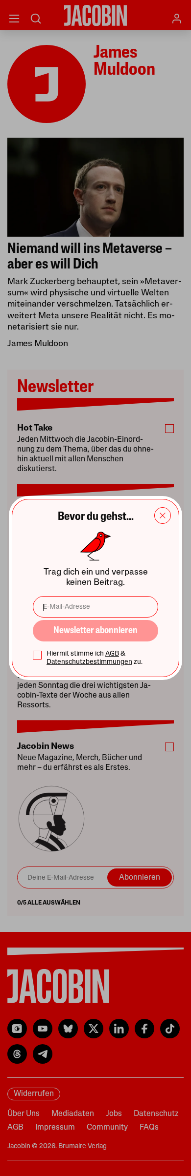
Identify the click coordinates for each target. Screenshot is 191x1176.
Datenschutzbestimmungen (89, 662)
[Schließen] (162, 515)
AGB (112, 654)
